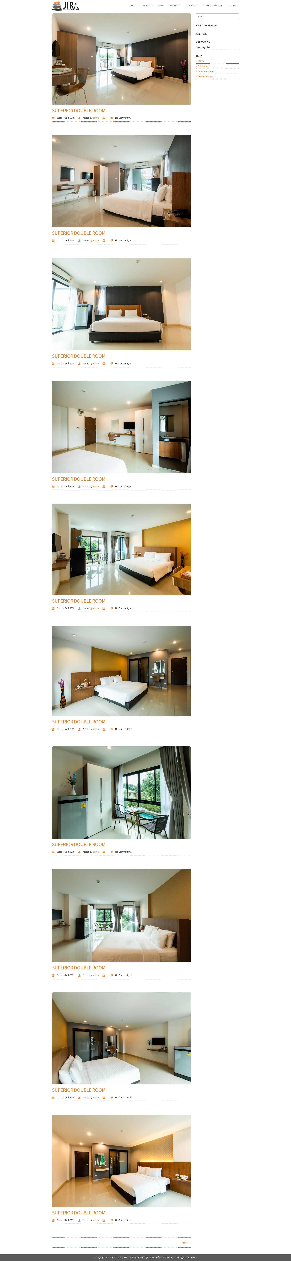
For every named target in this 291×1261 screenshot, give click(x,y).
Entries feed (204, 66)
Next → (186, 1242)
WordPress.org (205, 76)
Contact (233, 6)
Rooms (159, 6)
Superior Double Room (78, 110)
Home (133, 6)
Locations (192, 6)
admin (96, 117)
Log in (201, 60)
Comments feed (206, 71)
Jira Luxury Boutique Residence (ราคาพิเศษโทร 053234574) (143, 1257)
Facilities (175, 6)
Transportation (213, 6)
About (145, 6)
